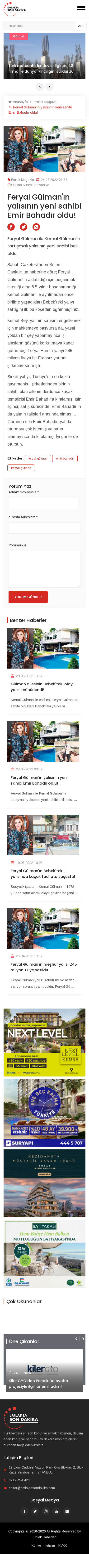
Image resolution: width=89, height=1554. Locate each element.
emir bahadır (65, 458)
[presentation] (40, 87)
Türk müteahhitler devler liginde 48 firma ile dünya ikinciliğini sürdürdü (41, 68)
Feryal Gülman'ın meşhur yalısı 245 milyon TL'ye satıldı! (44, 967)
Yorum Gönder (28, 597)
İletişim (50, 1545)
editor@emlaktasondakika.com (32, 1488)
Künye (36, 1545)
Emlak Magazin (45, 102)
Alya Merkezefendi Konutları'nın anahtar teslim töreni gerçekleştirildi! (50, 1383)
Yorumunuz (18, 545)
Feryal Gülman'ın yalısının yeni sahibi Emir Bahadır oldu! (39, 780)
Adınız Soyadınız (24, 492)
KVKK (62, 1545)
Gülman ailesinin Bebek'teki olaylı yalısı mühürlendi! (43, 686)
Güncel (18, 36)
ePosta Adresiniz (23, 517)
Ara (81, 26)
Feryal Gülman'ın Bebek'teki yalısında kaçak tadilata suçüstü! (43, 873)
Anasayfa (20, 102)
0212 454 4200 (20, 1480)
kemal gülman (21, 468)
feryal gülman (37, 458)
